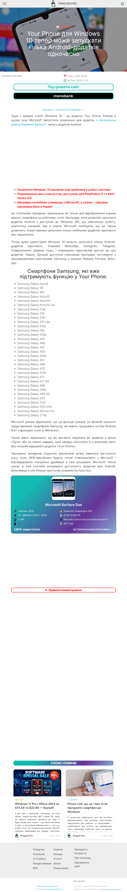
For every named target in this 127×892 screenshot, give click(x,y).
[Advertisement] (63, 162)
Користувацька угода (47, 886)
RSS (35, 868)
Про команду (82, 857)
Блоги (57, 863)
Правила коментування (65, 590)
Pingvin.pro (67, 3)
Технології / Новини (67, 109)
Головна (47, 109)
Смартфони (61, 868)
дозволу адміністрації (110, 889)
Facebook (39, 854)
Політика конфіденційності (50, 889)
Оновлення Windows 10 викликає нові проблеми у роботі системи (63, 189)
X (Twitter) (39, 858)
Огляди (58, 854)
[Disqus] (63, 636)
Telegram (38, 849)
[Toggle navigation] (4, 4)
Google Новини (42, 863)
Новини (58, 849)
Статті (58, 858)
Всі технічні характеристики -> (92, 529)
